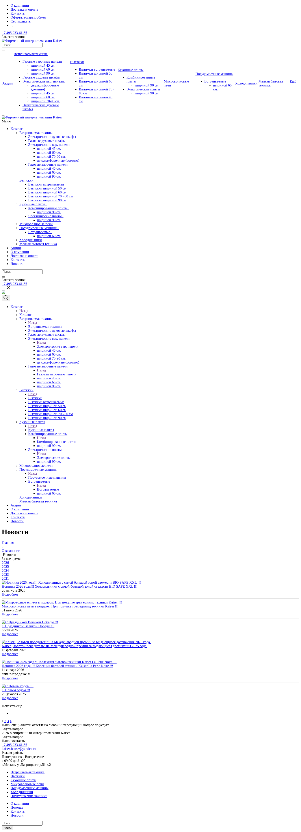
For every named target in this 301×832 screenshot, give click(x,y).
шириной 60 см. (49, 152)
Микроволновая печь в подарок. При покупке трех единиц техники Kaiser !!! (60, 606)
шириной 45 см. (49, 148)
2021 (5, 578)
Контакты (18, 260)
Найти (7, 828)
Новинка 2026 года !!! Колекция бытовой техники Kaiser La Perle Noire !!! (57, 666)
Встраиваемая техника (37, 133)
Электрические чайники (29, 796)
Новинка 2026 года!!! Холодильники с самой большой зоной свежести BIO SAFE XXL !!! (69, 586)
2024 (5, 570)
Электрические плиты (45, 216)
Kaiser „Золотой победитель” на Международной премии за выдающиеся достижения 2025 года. (74, 646)
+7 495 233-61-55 (14, 33)
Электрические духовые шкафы (52, 137)
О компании (20, 252)
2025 (5, 566)
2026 (5, 562)
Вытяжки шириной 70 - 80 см (50, 196)
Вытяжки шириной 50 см (47, 188)
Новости (17, 264)
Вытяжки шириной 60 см (47, 192)
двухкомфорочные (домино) (58, 160)
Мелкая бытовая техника (38, 244)
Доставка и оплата (24, 256)
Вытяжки (27, 180)
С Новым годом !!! (16, 690)
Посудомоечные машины (39, 228)
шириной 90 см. (49, 176)
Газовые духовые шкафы (46, 140)
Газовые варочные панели (48, 164)
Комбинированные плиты (48, 208)
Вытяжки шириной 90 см (47, 200)
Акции (16, 248)
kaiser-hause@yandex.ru (19, 749)
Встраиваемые (40, 232)
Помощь (17, 807)
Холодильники (30, 240)
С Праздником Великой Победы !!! (28, 626)
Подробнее (10, 594)
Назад (23, 311)
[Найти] (3, 50)
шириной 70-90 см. (51, 156)
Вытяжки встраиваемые (46, 184)
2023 (5, 574)
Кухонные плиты (33, 204)
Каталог (17, 129)
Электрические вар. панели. (50, 144)
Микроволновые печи (36, 224)
